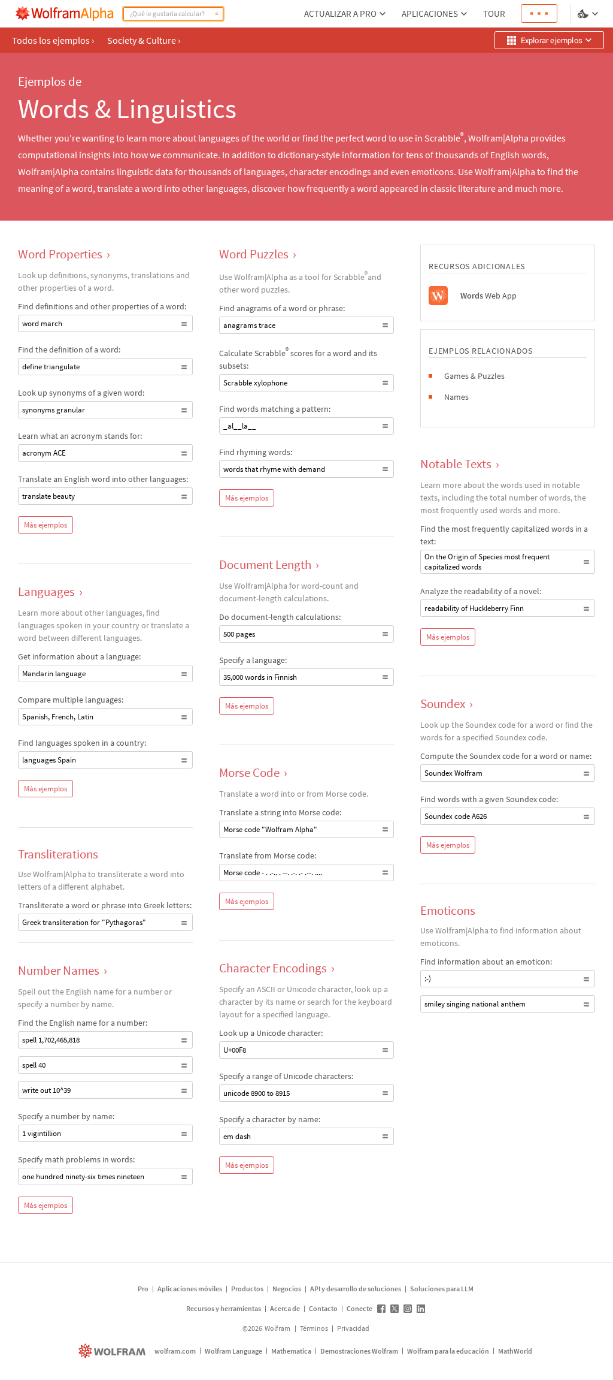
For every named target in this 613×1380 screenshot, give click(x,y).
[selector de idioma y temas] (589, 14)
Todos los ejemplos (53, 40)
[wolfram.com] (113, 1351)
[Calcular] (217, 14)
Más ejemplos (45, 525)
